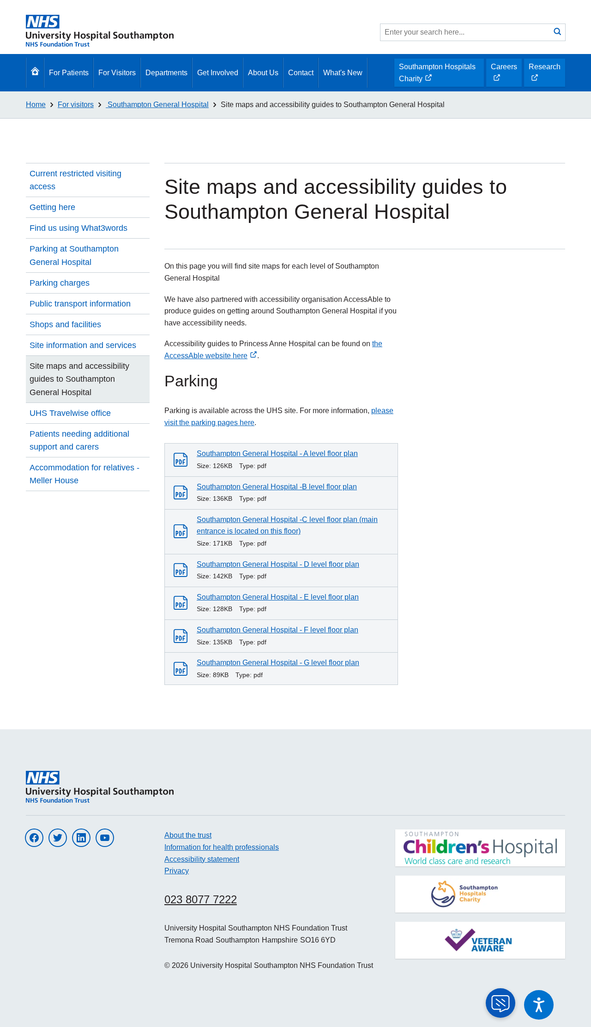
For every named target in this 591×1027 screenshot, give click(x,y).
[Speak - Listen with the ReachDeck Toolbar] (539, 1005)
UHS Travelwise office (70, 413)
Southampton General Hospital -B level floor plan (277, 487)
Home (36, 104)
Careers (503, 75)
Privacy (176, 871)
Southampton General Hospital (157, 104)
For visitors (76, 104)
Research (544, 75)
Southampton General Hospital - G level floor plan (278, 663)
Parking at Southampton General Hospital (74, 255)
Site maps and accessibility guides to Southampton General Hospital (333, 104)
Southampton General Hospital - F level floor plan (277, 630)
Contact (301, 73)
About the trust (187, 835)
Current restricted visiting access (75, 180)
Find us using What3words (78, 228)
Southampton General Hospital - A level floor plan (277, 453)
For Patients (69, 73)
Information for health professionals (221, 847)
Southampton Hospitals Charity (437, 75)
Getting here (52, 207)
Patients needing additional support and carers (79, 440)
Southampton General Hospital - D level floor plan (278, 564)
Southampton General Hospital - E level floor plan (278, 597)
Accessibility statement (201, 859)
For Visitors (117, 73)
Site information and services (83, 345)
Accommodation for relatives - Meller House (84, 474)
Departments (166, 73)
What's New (342, 73)
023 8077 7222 (200, 899)
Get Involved (217, 73)
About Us (263, 73)
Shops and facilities (65, 324)
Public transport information (80, 303)
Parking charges (60, 283)
